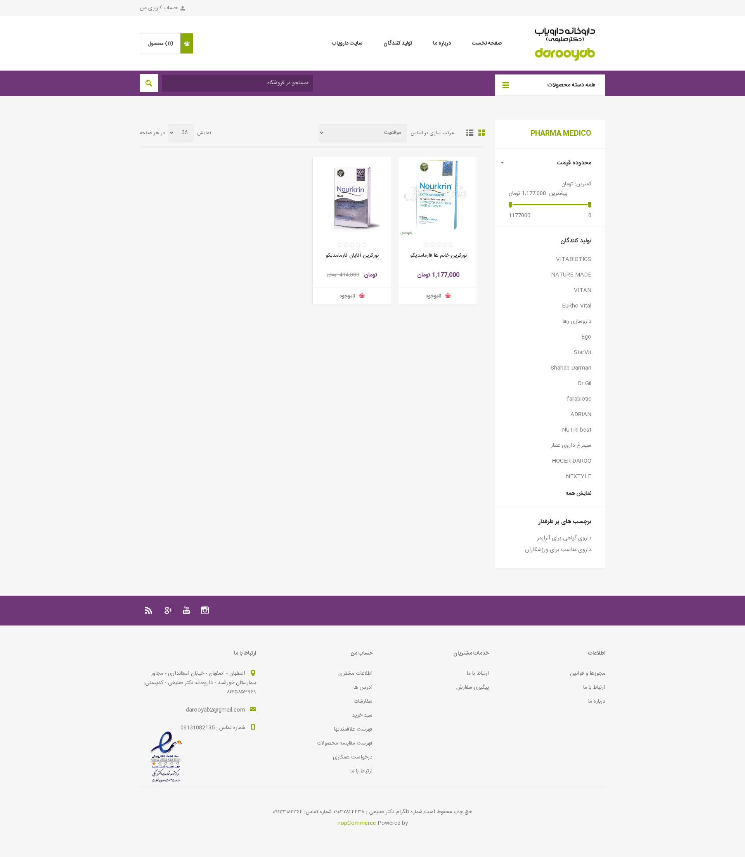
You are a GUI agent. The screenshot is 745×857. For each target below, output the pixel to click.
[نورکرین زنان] (438, 196)
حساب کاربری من (159, 8)
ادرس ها (362, 687)
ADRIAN (580, 414)
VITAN (582, 290)
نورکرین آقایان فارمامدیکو (352, 255)
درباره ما (596, 701)
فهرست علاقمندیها (353, 729)
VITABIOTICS (573, 259)
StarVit (582, 352)
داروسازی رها (577, 321)
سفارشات (362, 701)
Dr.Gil (584, 383)
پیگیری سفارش (472, 687)
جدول (481, 133)
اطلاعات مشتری (355, 673)
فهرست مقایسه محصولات (344, 743)
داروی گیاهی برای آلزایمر (564, 538)
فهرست (469, 133)
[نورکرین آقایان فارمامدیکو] (352, 196)
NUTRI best (576, 430)
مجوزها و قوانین (587, 673)
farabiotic (579, 399)
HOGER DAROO (571, 461)
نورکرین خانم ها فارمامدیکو (438, 255)
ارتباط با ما (594, 687)
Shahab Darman (571, 368)
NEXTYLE (578, 476)
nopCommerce (357, 823)
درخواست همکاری (352, 757)
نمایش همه (578, 493)
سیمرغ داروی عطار (571, 445)
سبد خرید (362, 715)
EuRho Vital (576, 306)
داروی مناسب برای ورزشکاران (558, 550)
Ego (586, 337)
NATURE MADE (571, 275)
